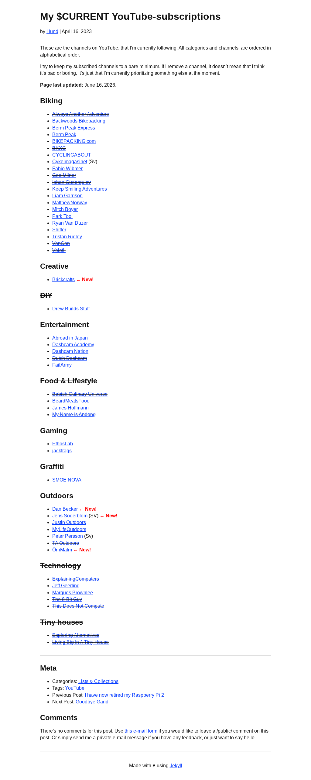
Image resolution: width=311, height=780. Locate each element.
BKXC (59, 148)
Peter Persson (67, 536)
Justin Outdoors (69, 522)
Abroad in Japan (70, 337)
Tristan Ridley (67, 236)
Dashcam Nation (70, 351)
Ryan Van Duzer (70, 223)
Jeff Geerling (66, 585)
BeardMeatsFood (71, 400)
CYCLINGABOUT (71, 154)
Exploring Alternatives (75, 635)
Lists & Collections (98, 681)
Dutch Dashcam (69, 358)
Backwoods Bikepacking (78, 120)
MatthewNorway (69, 202)
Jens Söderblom (69, 515)
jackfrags (62, 450)
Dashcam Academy (73, 344)
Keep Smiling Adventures (79, 189)
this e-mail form (141, 730)
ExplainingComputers (75, 579)
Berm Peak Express (73, 127)
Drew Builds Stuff (71, 308)
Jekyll (176, 765)
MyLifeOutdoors (69, 529)
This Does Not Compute (78, 606)
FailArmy (62, 365)
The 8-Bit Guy (67, 599)
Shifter (59, 229)
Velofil (59, 250)
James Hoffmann (70, 407)
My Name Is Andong (74, 414)
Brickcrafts (63, 279)
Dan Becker (65, 509)
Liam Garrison (67, 195)
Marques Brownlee (72, 592)
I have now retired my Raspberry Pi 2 (124, 695)
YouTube (74, 688)
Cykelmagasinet (69, 161)
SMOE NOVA (66, 479)
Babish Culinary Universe (80, 394)
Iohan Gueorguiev (71, 182)
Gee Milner (64, 175)
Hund (52, 31)
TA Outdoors (65, 543)
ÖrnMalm (62, 549)
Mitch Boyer (65, 209)
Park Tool (62, 216)
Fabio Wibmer (67, 168)
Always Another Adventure (80, 114)
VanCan (61, 243)
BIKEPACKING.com (74, 141)
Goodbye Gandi (93, 701)
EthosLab (62, 443)
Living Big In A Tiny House (80, 642)
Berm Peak (64, 134)
